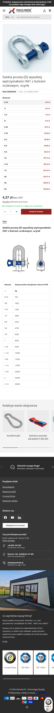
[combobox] (27, 17)
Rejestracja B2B (9, 491)
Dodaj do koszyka (36, 211)
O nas (5, 641)
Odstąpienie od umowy (15, 525)
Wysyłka (6, 201)
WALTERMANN (9, 91)
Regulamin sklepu (10, 501)
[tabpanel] (27, 306)
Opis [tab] (5, 221)
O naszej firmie (9, 496)
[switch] (48, 709)
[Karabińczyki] (13, 421)
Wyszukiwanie (8, 487)
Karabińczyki (13, 435)
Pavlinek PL (21, 689)
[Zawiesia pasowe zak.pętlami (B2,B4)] (38, 421)
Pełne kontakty (9, 541)
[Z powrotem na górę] (27, 707)
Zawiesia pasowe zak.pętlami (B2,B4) (38, 437)
